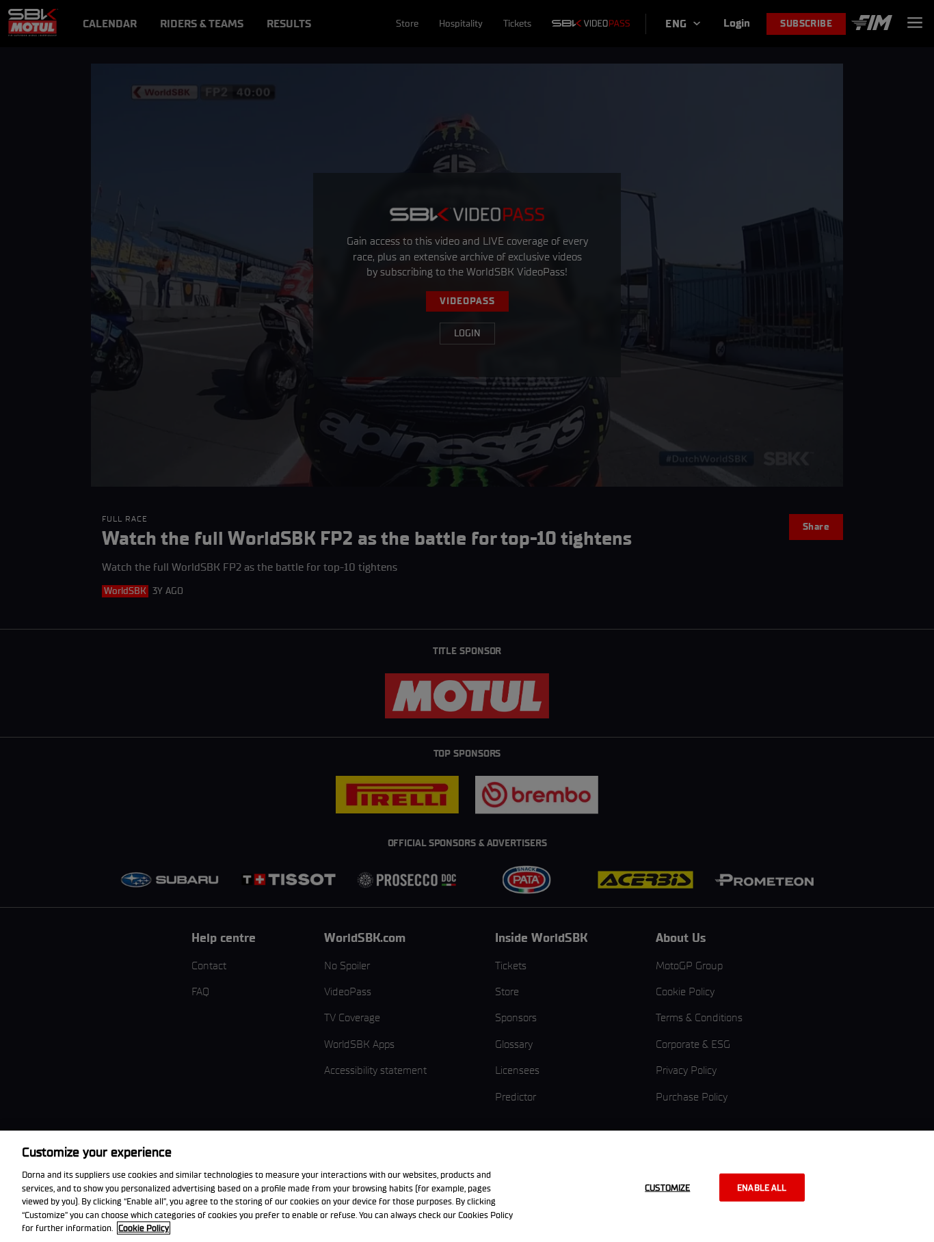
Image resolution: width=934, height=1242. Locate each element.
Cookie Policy (143, 1228)
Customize (667, 1187)
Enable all (761, 1187)
